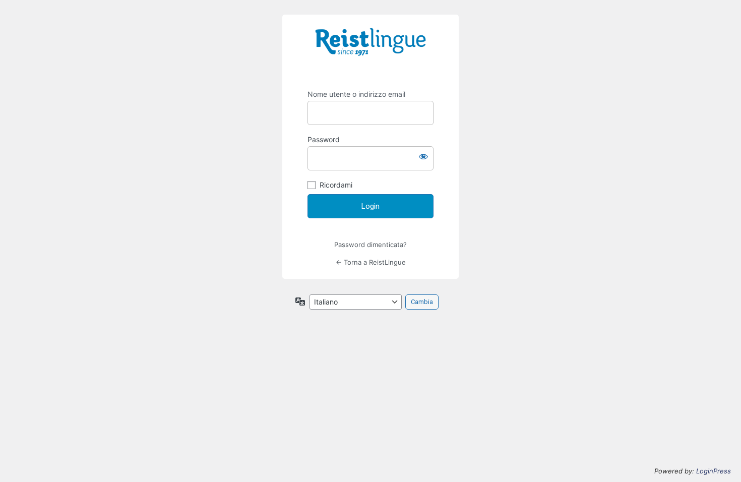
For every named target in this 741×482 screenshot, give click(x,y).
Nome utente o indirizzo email (356, 94)
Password (323, 139)
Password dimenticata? (370, 244)
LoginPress (713, 471)
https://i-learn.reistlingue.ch (370, 49)
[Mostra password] (423, 156)
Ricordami (336, 184)
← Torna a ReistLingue (371, 262)
